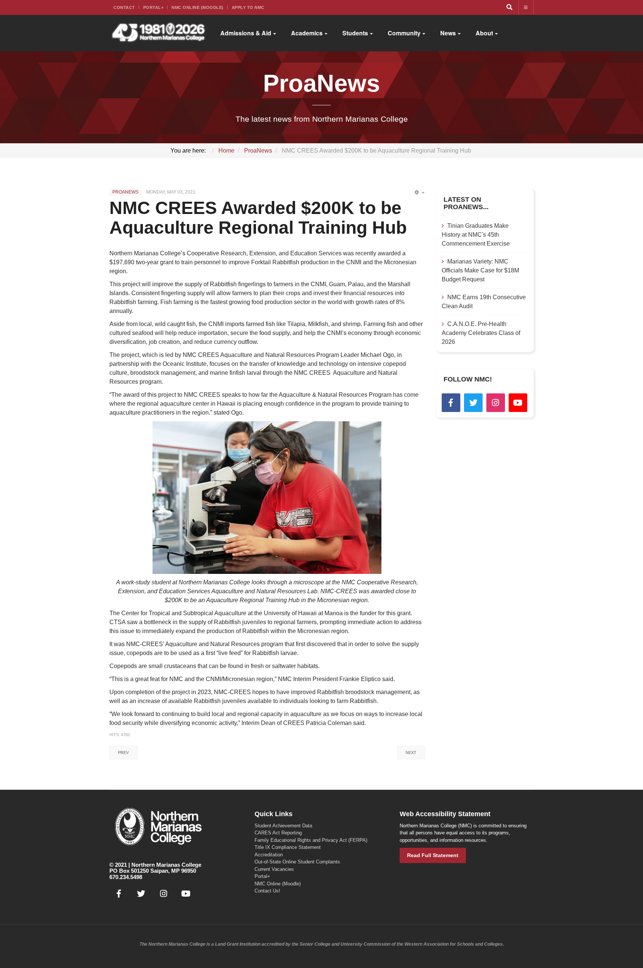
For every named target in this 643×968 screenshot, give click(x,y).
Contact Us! (267, 891)
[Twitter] (473, 402)
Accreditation (269, 854)
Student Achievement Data (283, 825)
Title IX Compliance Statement (288, 847)
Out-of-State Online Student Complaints (297, 862)
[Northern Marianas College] (158, 33)
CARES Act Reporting (278, 833)
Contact (124, 7)
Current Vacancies (274, 869)
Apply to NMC (248, 7)
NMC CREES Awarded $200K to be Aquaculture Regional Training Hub (260, 217)
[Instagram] (495, 402)
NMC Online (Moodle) (198, 7)
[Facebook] (451, 402)
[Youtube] (518, 402)
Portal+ (153, 7)
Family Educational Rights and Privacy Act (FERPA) (311, 840)
